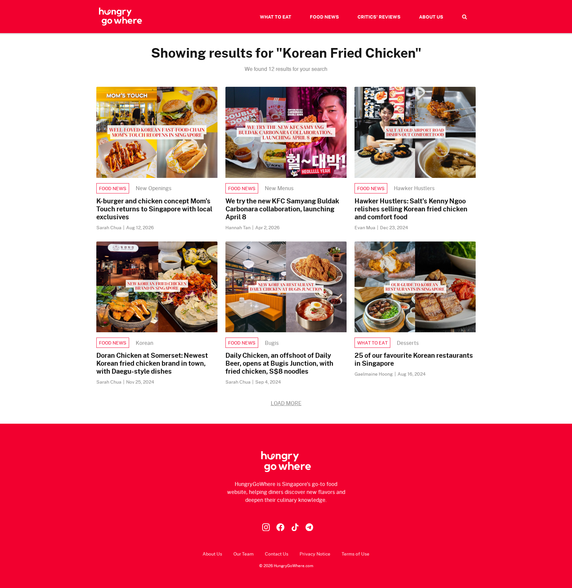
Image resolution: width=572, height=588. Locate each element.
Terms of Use (355, 553)
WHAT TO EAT (275, 16)
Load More (286, 403)
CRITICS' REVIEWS (379, 16)
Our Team (243, 553)
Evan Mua (365, 227)
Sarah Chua (109, 227)
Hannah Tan (238, 227)
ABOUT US (431, 16)
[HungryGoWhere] (120, 16)
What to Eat (372, 342)
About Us (212, 553)
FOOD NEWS (324, 16)
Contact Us (276, 553)
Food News (112, 188)
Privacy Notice (315, 553)
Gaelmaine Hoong (374, 373)
